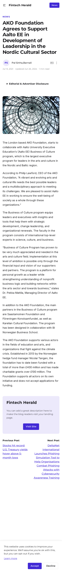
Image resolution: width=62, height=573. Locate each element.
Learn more (10, 558)
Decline (50, 566)
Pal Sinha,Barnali (22, 62)
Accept (35, 566)
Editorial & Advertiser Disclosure (29, 83)
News (54, 5)
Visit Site (31, 426)
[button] (4, 5)
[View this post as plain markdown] (52, 63)
